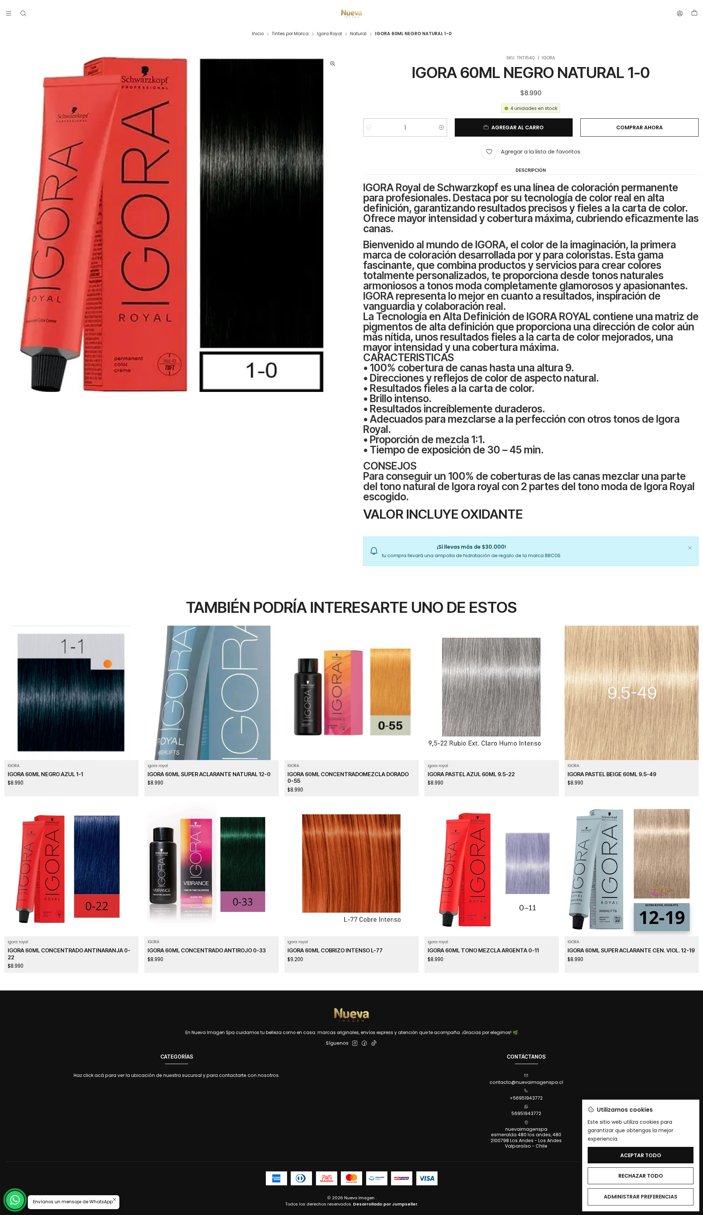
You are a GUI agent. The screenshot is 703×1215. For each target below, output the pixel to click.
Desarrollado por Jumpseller (385, 1204)
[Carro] (694, 13)
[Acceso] (680, 13)
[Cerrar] (689, 547)
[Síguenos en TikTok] (374, 1043)
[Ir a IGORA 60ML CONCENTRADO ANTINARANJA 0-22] (71, 869)
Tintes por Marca (290, 34)
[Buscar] (23, 13)
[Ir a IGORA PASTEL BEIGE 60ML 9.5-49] (632, 693)
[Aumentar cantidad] (441, 127)
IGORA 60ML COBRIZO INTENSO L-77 (335, 950)
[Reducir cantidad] (369, 127)
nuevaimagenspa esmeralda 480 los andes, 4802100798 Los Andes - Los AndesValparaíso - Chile (526, 1137)
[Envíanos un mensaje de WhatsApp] (15, 1200)
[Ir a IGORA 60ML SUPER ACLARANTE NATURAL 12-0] (211, 693)
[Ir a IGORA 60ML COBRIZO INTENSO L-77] (351, 869)
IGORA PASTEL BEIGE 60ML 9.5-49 (612, 774)
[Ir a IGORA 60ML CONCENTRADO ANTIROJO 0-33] (211, 869)
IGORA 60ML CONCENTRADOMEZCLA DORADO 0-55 (348, 777)
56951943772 (526, 1113)
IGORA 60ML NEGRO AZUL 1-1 (45, 774)
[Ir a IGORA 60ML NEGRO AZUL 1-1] (71, 693)
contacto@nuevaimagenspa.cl (526, 1082)
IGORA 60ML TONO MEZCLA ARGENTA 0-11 (483, 950)
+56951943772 (526, 1098)
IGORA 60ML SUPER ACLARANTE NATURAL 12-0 (209, 774)
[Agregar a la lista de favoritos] (129, 684)
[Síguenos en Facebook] (364, 1043)
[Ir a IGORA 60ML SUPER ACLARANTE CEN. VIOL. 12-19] (632, 869)
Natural (358, 34)
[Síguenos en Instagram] (355, 1043)
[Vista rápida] (129, 700)
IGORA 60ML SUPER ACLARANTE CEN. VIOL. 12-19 (631, 950)
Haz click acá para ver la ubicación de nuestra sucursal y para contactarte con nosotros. (177, 1075)
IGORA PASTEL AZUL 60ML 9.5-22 (471, 774)
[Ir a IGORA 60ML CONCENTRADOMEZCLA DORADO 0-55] (351, 693)
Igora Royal (329, 34)
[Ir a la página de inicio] (351, 13)
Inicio (258, 34)
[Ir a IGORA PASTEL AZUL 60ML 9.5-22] (491, 693)
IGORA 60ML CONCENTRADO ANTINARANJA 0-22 (69, 953)
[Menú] (9, 13)
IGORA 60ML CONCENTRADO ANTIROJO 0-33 (207, 950)
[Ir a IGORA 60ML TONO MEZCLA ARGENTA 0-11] (491, 869)
